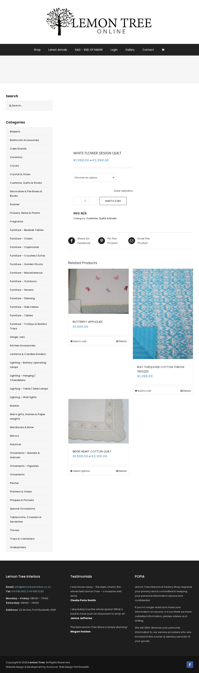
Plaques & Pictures (22, 500)
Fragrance (16, 221)
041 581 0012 (18, 591)
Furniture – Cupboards (24, 247)
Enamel (14, 204)
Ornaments (17, 474)
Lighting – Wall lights (23, 397)
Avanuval (52, 667)
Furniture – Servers (21, 290)
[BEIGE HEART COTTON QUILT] (98, 421)
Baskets (15, 131)
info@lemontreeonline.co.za (33, 587)
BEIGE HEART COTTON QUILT (92, 451)
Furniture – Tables (21, 315)
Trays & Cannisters (22, 539)
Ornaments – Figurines (24, 466)
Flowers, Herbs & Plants (25, 213)
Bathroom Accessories (24, 140)
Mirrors (14, 436)
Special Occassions (22, 508)
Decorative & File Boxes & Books (26, 194)
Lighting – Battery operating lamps (28, 365)
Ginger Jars (17, 337)
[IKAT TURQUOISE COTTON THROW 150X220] (163, 314)
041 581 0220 (36, 591)
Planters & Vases (21, 491)
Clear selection (123, 191)
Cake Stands (18, 148)
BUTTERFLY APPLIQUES (88, 322)
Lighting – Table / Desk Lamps (29, 388)
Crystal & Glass (20, 174)
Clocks (14, 166)
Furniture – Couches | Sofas (27, 255)
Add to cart (113, 201)
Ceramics (16, 157)
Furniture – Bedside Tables (27, 230)
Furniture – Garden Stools (26, 264)
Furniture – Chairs (21, 238)
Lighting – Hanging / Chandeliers (23, 378)
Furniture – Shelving (22, 298)
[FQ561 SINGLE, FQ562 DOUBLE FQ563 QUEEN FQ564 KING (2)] (102, 119)
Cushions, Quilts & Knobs (101, 218)
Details (123, 341)
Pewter (14, 483)
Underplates (18, 547)
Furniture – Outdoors (23, 281)
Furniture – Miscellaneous (26, 273)
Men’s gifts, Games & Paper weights (27, 416)
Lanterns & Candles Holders (28, 354)
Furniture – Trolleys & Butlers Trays (28, 326)
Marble (14, 406)
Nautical (15, 444)
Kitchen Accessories (22, 345)
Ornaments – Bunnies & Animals (25, 455)
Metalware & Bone (22, 427)
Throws (14, 530)
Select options (81, 471)
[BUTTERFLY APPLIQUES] (98, 291)
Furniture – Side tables (24, 307)
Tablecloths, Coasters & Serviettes (25, 519)
